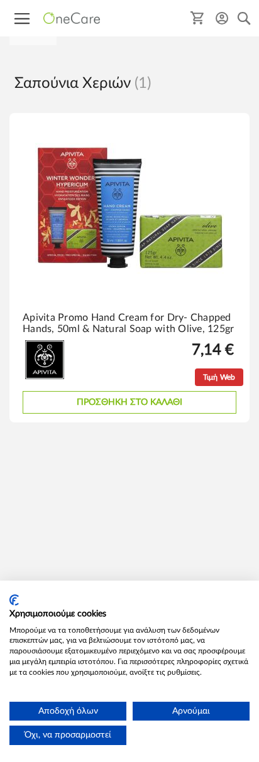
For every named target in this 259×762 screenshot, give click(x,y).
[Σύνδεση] (221, 17)
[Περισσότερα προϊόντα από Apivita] (44, 376)
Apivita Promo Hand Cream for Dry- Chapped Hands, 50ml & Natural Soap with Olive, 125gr (128, 323)
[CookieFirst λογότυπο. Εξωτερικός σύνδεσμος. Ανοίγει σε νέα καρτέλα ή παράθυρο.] (14, 600)
